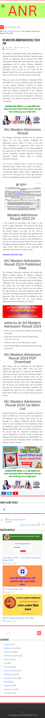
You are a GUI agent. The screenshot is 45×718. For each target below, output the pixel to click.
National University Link (12, 255)
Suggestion (8, 686)
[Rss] (22, 712)
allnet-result (8, 47)
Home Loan (8, 659)
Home (4, 31)
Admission (8, 644)
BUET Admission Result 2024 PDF (18, 618)
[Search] (39, 633)
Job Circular (8, 667)
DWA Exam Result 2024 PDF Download (15, 520)
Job (5, 663)
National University (11, 339)
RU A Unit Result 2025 (13, 589)
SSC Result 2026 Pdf (12, 27)
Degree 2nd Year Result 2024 (30, 524)
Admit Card (8, 652)
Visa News (8, 693)
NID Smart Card (10, 674)
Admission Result (14, 31)
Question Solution (11, 678)
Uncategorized (9, 689)
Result (6, 682)
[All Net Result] (22, 10)
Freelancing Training (12, 656)
